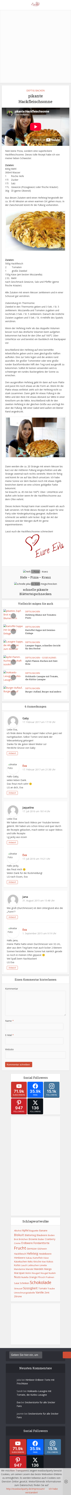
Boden (51, 1235)
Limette (43, 1265)
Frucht (20, 1248)
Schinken (24, 1283)
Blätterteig (30, 1235)
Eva (24, 766)
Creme (17, 1243)
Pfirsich (41, 1277)
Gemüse (32, 1248)
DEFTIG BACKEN (35, 90)
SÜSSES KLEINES (49, 657)
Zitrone (18, 1296)
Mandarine (19, 1269)
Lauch (24, 1265)
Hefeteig (32, 1253)
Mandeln (38, 1269)
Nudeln (52, 1273)
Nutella (24, 1277)
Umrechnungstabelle (24, 1292)
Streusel (18, 1288)
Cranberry (50, 1239)
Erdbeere (27, 1243)
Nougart (36, 1273)
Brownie (33, 1239)
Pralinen (50, 1277)
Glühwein (42, 1248)
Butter (41, 1239)
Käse (46, 1257)
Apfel (25, 1230)
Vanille (40, 1292)
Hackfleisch (20, 1253)
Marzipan (19, 1273)
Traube (51, 1288)
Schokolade (40, 1282)
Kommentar (11, 988)
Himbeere (19, 1257)
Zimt (46, 1292)
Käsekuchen (20, 1261)
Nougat (44, 1273)
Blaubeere (41, 1235)
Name (9, 1020)
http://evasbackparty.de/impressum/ (25, 1488)
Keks (30, 1261)
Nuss (17, 1277)
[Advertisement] (35, 45)
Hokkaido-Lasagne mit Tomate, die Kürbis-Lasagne (41, 678)
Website (9, 1049)
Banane (43, 1230)
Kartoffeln (38, 1257)
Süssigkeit (30, 1288)
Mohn (28, 1273)
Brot (16, 1239)
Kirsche (37, 1261)
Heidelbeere (45, 1253)
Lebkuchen (33, 1265)
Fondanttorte (41, 1243)
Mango (48, 1269)
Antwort (12, 753)
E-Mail (9, 1035)
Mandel (29, 1269)
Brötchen (23, 1239)
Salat (16, 1283)
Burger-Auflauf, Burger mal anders (43, 691)
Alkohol (17, 1230)
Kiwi (44, 1261)
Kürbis (17, 1265)
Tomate (42, 1288)
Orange (33, 1277)
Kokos (49, 1261)
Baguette (33, 1230)
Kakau (29, 1257)
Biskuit (19, 1235)
